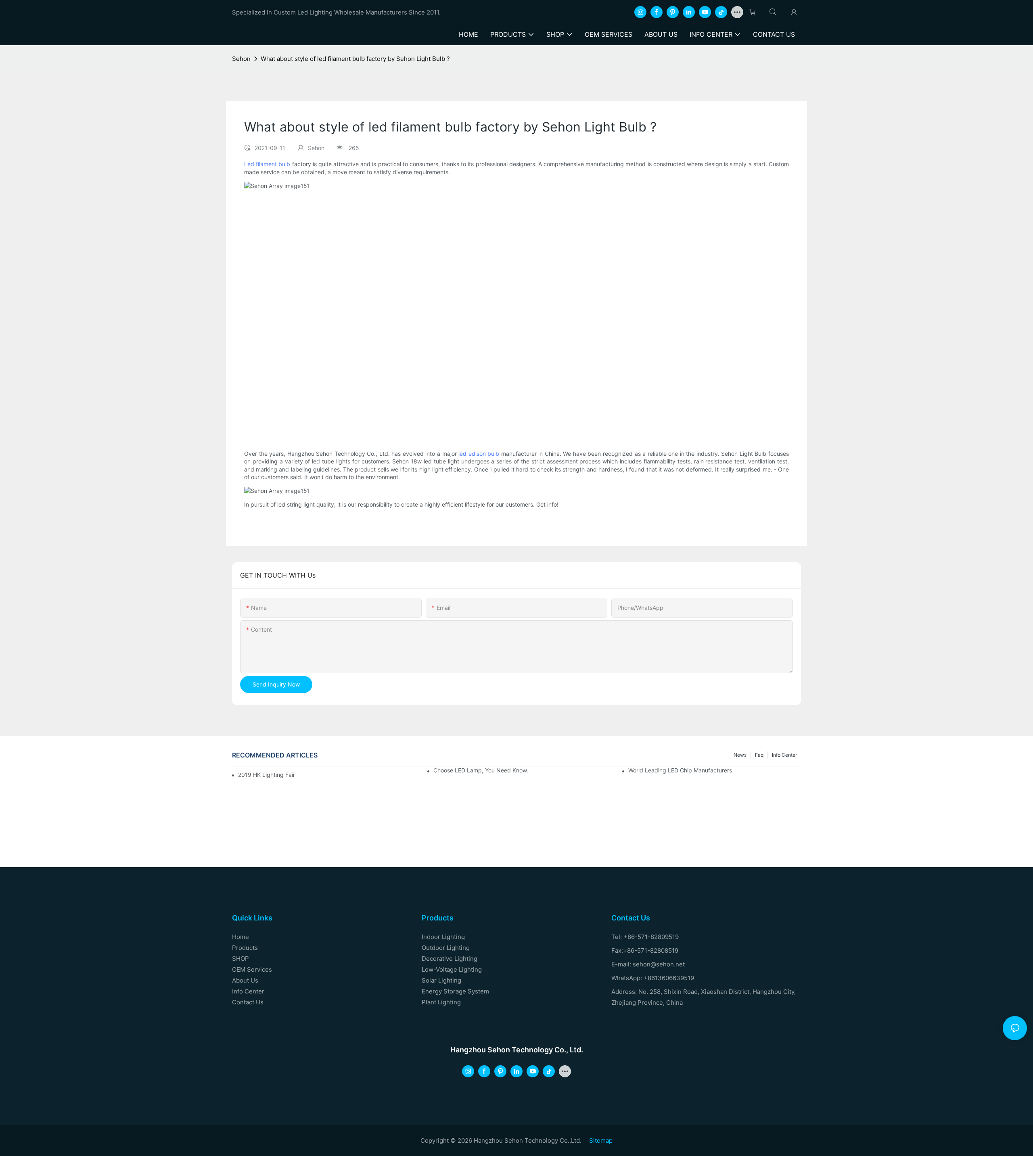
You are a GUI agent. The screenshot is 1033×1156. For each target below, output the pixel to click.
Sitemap (601, 1140)
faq (759, 755)
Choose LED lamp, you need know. (480, 770)
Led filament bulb (267, 164)
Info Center (784, 755)
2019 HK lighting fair (266, 774)
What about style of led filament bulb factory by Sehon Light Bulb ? (355, 59)
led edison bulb (478, 453)
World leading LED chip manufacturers (680, 770)
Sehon (241, 59)
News (740, 755)
